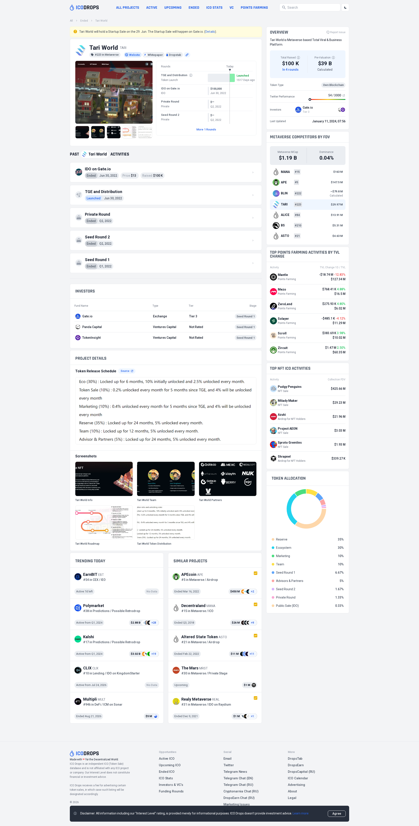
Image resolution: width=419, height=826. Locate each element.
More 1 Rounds (206, 129)
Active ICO (167, 759)
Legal (292, 798)
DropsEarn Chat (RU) (239, 798)
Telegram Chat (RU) (238, 785)
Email (227, 759)
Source (125, 371)
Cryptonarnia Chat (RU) (241, 791)
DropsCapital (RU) (301, 772)
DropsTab (295, 759)
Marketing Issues (236, 804)
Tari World (101, 20)
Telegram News (235, 772)
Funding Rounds (171, 791)
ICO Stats (166, 778)
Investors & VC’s (171, 785)
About (292, 791)
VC (232, 7)
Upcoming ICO (170, 765)
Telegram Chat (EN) (238, 778)
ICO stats (214, 7)
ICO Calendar (298, 778)
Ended (194, 7)
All (71, 20)
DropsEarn (296, 765)
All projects (127, 7)
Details (210, 31)
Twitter (228, 765)
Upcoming (173, 7)
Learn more (301, 813)
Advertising (296, 785)
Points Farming (254, 7)
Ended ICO (167, 772)
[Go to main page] (84, 7)
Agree (336, 813)
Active (151, 7)
